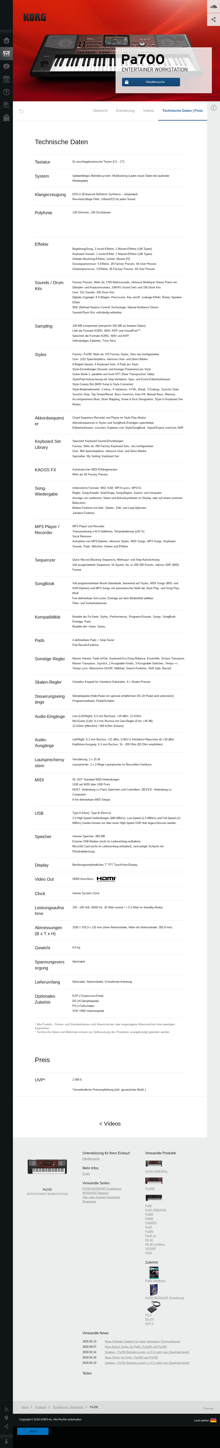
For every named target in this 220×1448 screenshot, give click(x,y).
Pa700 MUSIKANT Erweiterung (101, 1188)
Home (7, 40)
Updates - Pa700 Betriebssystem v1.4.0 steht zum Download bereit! (147, 1362)
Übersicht (100, 110)
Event (86, 1173)
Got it (33, 1431)
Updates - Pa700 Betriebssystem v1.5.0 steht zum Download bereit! (147, 1352)
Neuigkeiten (7, 1409)
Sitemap (208, 1408)
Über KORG (7, 1441)
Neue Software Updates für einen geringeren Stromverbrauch (142, 1341)
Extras (7, 66)
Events (7, 79)
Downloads (89, 1201)
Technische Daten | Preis (182, 110)
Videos (148, 110)
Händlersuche (7, 105)
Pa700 (94, 1407)
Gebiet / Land (7, 1418)
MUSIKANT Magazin (95, 1193)
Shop (7, 118)
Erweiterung (125, 110)
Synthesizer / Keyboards (68, 1407)
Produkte (7, 53)
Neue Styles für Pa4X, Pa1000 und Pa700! (131, 1357)
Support (7, 92)
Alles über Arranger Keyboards (101, 1197)
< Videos (110, 1123)
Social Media (7, 1426)
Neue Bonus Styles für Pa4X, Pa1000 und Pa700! (136, 1346)
